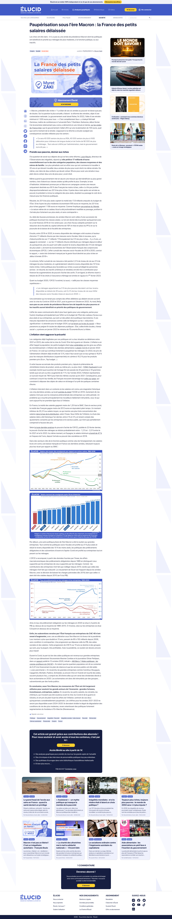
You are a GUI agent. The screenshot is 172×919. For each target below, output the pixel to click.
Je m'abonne (66, 104)
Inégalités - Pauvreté (53, 718)
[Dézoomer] (25, 126)
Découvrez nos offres (113, 2)
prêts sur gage (90, 378)
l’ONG (90, 367)
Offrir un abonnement (113, 909)
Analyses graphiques (82, 10)
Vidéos (112, 10)
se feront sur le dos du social (82, 323)
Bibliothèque (100, 10)
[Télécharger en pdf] (25, 116)
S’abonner (66, 745)
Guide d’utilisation (59, 909)
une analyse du (90, 206)
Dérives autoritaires (35, 721)
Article (26, 839)
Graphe (32, 51)
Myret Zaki (98, 51)
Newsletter (109, 899)
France (60, 721)
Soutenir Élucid (111, 906)
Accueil (55, 10)
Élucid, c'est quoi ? (59, 906)
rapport (33, 242)
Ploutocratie (46, 721)
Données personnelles (86, 903)
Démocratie (118, 18)
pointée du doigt (64, 392)
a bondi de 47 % (95, 433)
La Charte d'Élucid (85, 909)
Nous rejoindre (58, 903)
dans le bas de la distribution (47, 414)
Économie (51, 18)
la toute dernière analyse (44, 427)
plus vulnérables (76, 345)
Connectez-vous (70, 769)
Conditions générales (86, 906)
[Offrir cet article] (25, 111)
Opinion (59, 839)
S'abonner (86, 885)
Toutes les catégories (30, 18)
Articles (66, 10)
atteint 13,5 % (81, 348)
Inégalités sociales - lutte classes (70, 718)
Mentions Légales (85, 899)
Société (102, 18)
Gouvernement (41, 718)
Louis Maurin (86, 157)
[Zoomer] (25, 121)
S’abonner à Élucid (112, 903)
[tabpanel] (66, 410)
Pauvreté (84, 718)
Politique (66, 18)
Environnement (84, 18)
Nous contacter (58, 899)
